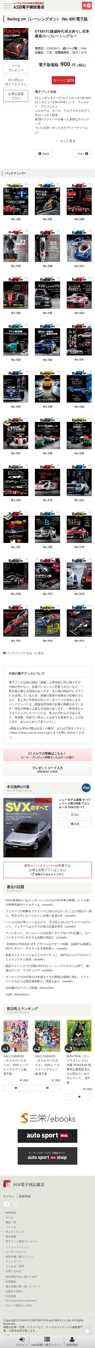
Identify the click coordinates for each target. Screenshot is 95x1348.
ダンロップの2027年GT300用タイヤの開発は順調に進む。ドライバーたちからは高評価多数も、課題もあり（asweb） (47, 979)
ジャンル (11, 1227)
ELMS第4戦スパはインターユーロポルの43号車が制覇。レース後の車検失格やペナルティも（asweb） (47, 902)
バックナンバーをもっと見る (25, 653)
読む (77, 814)
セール (9, 1217)
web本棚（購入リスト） (47, 1345)
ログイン (22, 1345)
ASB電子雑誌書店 (28, 1184)
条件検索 (11, 1236)
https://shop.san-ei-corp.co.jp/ (31, 733)
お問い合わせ (13, 1271)
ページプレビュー (16, 68)
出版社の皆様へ (15, 1291)
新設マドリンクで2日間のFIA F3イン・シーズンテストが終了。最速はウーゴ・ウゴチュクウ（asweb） (47, 968)
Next (45, 154)
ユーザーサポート (16, 1252)
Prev (81, 154)
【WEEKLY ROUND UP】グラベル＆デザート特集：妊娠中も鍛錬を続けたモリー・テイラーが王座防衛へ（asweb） (48, 946)
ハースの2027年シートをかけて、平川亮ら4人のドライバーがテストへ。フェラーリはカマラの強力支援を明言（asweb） (48, 924)
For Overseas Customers (21, 1300)
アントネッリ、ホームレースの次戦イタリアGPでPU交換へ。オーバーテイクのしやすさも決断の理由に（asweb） (48, 935)
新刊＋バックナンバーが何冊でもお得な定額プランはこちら (47, 869)
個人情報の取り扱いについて (23, 1286)
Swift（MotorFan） (18, 994)
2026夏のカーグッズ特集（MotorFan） (31, 988)
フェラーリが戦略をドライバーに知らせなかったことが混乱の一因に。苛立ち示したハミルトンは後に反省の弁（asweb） (49, 913)
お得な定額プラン (16, 96)
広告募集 (11, 1296)
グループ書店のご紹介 (19, 1305)
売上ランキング (15, 1231)
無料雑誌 (11, 1212)
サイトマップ (13, 1261)
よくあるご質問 (15, 1266)
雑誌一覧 (11, 1222)
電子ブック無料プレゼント (21, 1241)
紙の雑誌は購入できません (16, 82)
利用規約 (11, 1281)
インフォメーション (17, 1247)
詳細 (76, 824)
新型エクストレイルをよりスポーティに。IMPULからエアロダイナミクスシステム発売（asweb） (48, 957)
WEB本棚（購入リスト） (20, 1256)
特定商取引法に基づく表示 (21, 1277)
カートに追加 (63, 80)
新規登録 (72, 1345)
